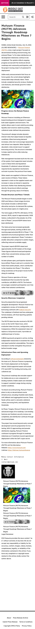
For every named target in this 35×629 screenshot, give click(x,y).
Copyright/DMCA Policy (12, 626)
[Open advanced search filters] (27, 17)
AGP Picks (4, 3)
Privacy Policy (27, 626)
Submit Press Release (10, 622)
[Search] (23, 17)
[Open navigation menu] (3, 17)
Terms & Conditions (25, 622)
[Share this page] (32, 17)
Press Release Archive (20, 618)
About (9, 618)
